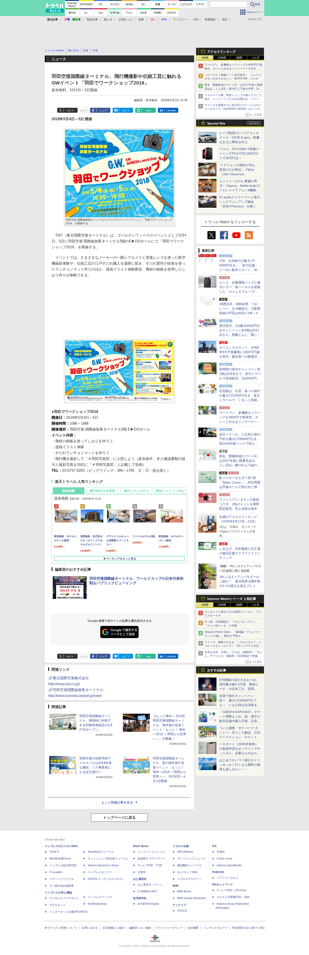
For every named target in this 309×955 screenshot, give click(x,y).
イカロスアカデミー (189, 879)
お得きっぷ (125, 19)
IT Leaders (55, 872)
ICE (214, 846)
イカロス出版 (181, 846)
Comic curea (224, 858)
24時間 (221, 57)
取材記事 (92, 19)
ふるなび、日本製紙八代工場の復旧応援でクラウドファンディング (239, 553)
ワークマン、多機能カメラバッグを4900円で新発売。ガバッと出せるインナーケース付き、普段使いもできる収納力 (233, 68)
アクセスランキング (221, 51)
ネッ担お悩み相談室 (61, 885)
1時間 (204, 57)
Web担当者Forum (60, 858)
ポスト (70, 110)
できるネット (57, 905)
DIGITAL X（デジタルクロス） (106, 879)
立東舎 (142, 872)
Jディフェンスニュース (191, 858)
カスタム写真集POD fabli (233, 897)
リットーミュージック (151, 851)
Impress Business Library (103, 865)
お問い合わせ (90, 927)
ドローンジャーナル (61, 879)
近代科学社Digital (148, 903)
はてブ (126, 110)
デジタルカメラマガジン (64, 898)
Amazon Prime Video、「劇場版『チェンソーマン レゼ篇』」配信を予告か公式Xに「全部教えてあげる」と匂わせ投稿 (232, 635)
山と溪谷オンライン (150, 884)
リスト (83, 110)
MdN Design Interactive (191, 898)
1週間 (238, 57)
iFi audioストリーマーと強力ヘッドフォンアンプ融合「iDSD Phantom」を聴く (239, 201)
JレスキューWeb (187, 872)
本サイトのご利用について (60, 927)
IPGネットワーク (222, 884)
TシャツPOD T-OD (150, 865)
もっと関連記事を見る (117, 802)
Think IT (54, 851)
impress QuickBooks (229, 865)
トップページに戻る (119, 817)
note (148, 110)
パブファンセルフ (227, 877)
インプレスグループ (215, 927)
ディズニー (180, 19)
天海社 (221, 851)
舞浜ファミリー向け (170, 491)
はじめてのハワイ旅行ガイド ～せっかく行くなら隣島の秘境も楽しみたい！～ (239, 764)
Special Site (216, 123)
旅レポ (108, 19)
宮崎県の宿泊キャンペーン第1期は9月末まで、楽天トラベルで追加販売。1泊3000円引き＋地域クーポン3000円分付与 (240, 378)
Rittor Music (141, 846)
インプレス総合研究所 (62, 865)
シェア (103, 110)
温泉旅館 (68, 491)
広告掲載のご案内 (113, 927)
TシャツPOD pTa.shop (231, 890)
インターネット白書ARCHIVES (68, 911)
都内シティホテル (136, 491)
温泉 (141, 19)
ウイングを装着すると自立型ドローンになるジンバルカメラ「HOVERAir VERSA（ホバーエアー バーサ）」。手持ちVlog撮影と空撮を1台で (233, 108)
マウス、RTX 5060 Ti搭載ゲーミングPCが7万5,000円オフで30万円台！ (239, 153)
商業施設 (210, 19)
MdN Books (184, 891)
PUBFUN (218, 872)
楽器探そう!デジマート (151, 858)
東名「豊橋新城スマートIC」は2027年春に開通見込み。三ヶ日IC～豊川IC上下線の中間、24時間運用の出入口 (233, 88)
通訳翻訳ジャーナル (189, 865)
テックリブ (179, 905)
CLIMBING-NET (147, 891)
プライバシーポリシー (169, 927)
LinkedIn (171, 110)
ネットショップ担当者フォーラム (108, 858)
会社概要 (193, 927)
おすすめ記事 (216, 670)
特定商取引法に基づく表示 (248, 927)
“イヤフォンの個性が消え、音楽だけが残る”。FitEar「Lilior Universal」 (238, 169)
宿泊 (224, 19)
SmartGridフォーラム (101, 851)
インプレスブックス (100, 897)
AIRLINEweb (185, 851)
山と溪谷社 (140, 879)
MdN (175, 885)
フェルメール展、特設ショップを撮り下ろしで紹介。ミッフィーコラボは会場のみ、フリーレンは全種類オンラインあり (232, 98)
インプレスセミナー (100, 872)
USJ (195, 19)
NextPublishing (97, 903)
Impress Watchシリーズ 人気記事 (231, 599)
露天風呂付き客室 (102, 491)
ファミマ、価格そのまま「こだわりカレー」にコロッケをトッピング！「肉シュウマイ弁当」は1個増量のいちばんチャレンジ (232, 646)
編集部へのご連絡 (140, 927)
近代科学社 (140, 898)
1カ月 (255, 57)
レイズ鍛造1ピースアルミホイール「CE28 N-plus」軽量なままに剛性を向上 (239, 137)
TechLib (182, 910)
